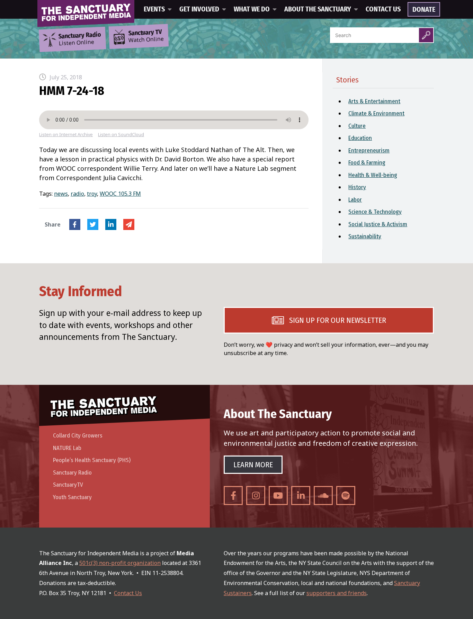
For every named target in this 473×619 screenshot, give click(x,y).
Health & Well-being (372, 175)
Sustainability (364, 236)
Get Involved (199, 9)
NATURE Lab (67, 448)
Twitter (92, 224)
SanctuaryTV (68, 484)
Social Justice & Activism (377, 224)
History (357, 187)
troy (92, 193)
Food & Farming (366, 162)
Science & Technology (375, 211)
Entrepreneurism (369, 150)
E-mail (128, 224)
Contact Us (383, 9)
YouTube (278, 495)
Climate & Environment (376, 113)
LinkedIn (110, 224)
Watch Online (146, 36)
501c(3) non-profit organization (120, 563)
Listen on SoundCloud (121, 135)
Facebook (74, 224)
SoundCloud (323, 495)
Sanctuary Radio (72, 472)
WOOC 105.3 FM (120, 193)
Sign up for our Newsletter (337, 320)
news (61, 193)
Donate (423, 9)
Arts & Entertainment (374, 101)
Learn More (253, 464)
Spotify (345, 495)
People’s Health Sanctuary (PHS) (92, 460)
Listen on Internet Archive (66, 135)
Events (154, 9)
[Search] (426, 35)
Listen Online (79, 39)
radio (77, 193)
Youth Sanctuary (72, 497)
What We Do (252, 9)
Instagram (255, 495)
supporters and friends (336, 593)
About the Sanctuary (317, 9)
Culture (357, 126)
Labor (355, 199)
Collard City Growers (77, 435)
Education (360, 138)
